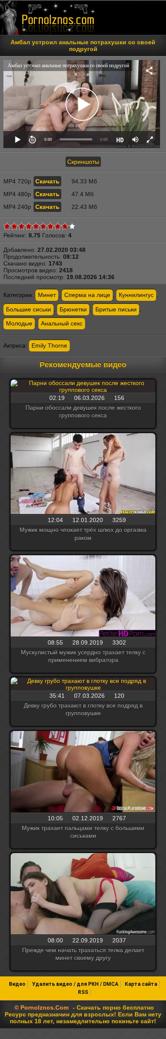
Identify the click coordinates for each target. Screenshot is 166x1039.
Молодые (19, 323)
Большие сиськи (28, 309)
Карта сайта (141, 984)
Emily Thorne (49, 345)
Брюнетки (73, 309)
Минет (47, 294)
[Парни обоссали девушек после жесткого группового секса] (83, 386)
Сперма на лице (87, 294)
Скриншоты (83, 161)
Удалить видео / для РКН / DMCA (75, 984)
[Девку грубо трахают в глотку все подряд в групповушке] (83, 684)
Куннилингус (136, 294)
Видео (17, 984)
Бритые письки (116, 309)
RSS (83, 992)
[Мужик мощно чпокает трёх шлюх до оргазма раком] (83, 474)
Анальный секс (62, 323)
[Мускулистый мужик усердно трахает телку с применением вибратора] (83, 596)
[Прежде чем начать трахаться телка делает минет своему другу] (83, 894)
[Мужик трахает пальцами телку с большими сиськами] (83, 772)
